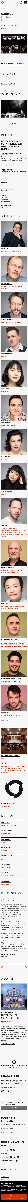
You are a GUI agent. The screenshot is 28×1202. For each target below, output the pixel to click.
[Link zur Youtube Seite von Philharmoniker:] (17, 1157)
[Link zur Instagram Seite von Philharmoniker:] (14, 1157)
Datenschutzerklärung (16, 1102)
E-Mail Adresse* (5, 1095)
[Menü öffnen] (25, 2)
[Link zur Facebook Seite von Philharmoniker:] (11, 1157)
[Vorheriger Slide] (2, 967)
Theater (5, 1091)
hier (15, 171)
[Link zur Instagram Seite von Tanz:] (5, 1153)
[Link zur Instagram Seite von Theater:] (10, 1150)
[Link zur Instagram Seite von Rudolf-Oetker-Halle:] (16, 1160)
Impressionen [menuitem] (19, 64)
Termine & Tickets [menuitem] (7, 64)
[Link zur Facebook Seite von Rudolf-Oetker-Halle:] (13, 1160)
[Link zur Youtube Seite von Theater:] (14, 1150)
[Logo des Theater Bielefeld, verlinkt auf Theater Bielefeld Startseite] (2, 2)
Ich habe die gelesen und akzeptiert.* (13, 1103)
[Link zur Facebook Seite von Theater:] (7, 1150)
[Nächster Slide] (26, 124)
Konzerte (12, 1091)
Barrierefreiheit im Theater (7, 1043)
